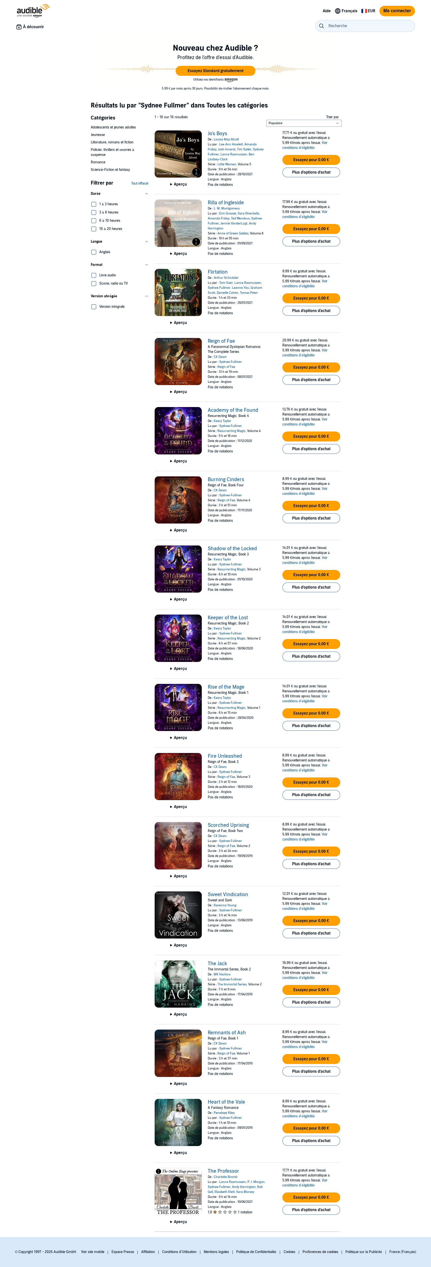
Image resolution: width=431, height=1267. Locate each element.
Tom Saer (226, 283)
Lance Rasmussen (233, 154)
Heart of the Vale (226, 1102)
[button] (215, 71)
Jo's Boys (217, 134)
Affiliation (148, 1252)
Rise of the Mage (226, 687)
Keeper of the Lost (228, 618)
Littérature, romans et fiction (112, 142)
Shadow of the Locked (232, 549)
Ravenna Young (225, 905)
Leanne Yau (240, 288)
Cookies (289, 1252)
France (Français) (402, 1252)
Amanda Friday (218, 218)
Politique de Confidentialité (256, 1252)
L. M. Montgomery (227, 209)
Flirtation (218, 272)
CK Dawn (220, 357)
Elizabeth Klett (225, 1192)
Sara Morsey (245, 1192)
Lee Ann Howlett (231, 144)
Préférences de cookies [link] (320, 1252)
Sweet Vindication (228, 895)
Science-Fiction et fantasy (110, 170)
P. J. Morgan (256, 1182)
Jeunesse (98, 135)
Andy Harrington (244, 1187)
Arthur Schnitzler (226, 278)
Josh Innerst (226, 149)
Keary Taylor (222, 421)
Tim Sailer (244, 149)
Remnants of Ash (227, 1033)
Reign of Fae (221, 341)
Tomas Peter (249, 293)
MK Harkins (222, 974)
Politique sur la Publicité (363, 1252)
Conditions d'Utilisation (179, 1252)
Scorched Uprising (228, 825)
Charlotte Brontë (225, 1177)
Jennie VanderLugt (233, 223)
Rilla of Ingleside (226, 203)
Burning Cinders (226, 480)
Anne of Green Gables (232, 233)
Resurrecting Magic (231, 431)
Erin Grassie (227, 213)
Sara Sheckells (248, 213)
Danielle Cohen (227, 293)
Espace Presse (122, 1252)
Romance (98, 162)
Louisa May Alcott (226, 139)
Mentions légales (216, 1252)
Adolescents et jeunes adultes (113, 127)
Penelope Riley (224, 1113)
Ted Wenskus (240, 218)
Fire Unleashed (225, 756)
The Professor (223, 1171)
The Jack (217, 964)
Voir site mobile (92, 1252)
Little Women (226, 164)
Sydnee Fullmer (219, 288)
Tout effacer (140, 183)
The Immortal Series (232, 984)
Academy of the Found (233, 410)
